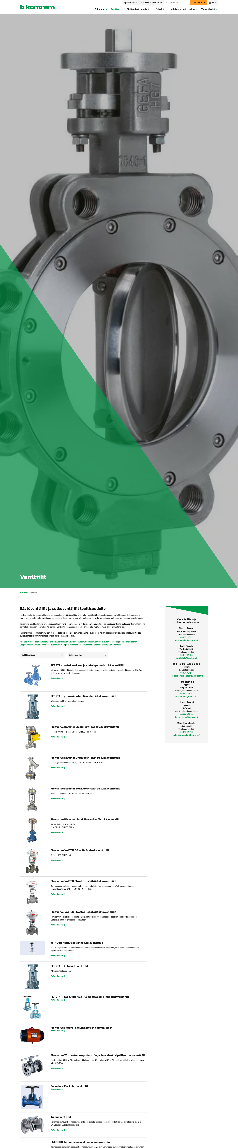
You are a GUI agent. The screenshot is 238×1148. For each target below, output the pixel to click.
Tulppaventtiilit (58, 645)
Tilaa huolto (198, 2)
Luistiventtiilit (100, 645)
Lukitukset (71, 642)
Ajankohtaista (130, 2)
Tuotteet (24, 593)
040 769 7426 (186, 673)
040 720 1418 (186, 732)
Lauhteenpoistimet (128, 642)
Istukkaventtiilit (42, 645)
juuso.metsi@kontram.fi (186, 717)
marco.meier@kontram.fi (186, 640)
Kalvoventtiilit (114, 645)
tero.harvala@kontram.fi (186, 696)
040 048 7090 (186, 714)
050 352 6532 (186, 637)
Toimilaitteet (41, 642)
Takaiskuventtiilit (56, 642)
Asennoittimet (26, 642)
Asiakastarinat (178, 9)
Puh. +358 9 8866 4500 (151, 2)
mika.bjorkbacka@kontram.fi (186, 735)
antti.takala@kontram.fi (186, 658)
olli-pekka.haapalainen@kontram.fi (186, 676)
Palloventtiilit (86, 645)
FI (213, 2)
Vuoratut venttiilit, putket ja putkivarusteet (98, 642)
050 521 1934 (186, 693)
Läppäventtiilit (26, 645)
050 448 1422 (186, 655)
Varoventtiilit (72, 645)
